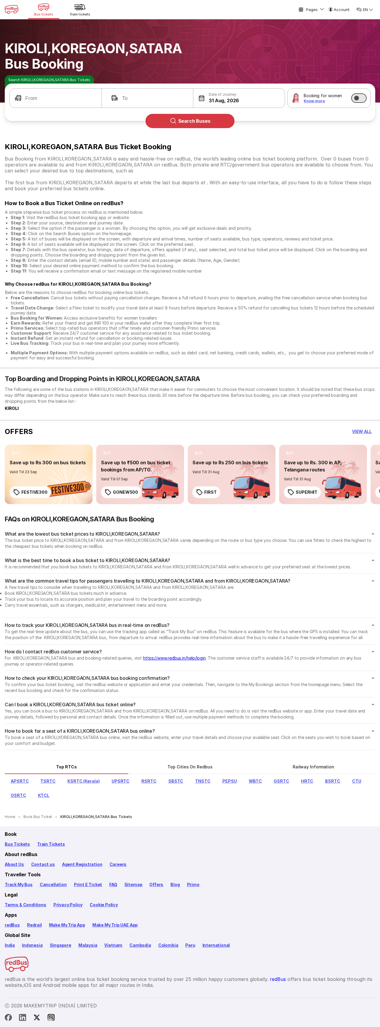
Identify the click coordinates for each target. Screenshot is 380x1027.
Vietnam (113, 945)
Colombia (168, 945)
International (216, 945)
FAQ (113, 884)
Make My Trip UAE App (115, 924)
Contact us (43, 864)
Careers (118, 864)
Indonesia (32, 945)
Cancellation (53, 884)
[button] (56, 98)
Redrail (34, 924)
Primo (193, 884)
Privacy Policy (68, 904)
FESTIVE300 (34, 492)
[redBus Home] (11, 9)
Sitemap (133, 884)
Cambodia (140, 945)
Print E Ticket (88, 884)
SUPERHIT (306, 492)
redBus (12, 924)
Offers (156, 884)
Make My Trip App (67, 924)
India (10, 945)
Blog (175, 884)
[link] (49, 474)
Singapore (60, 945)
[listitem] (16, 453)
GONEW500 (125, 492)
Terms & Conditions (25, 904)
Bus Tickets (17, 844)
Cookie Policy (104, 904)
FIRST (210, 492)
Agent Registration (82, 864)
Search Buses (194, 121)
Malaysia (87, 945)
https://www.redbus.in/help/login (174, 657)
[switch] (359, 98)
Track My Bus (19, 884)
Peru (190, 945)
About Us (14, 864)
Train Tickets (51, 844)
